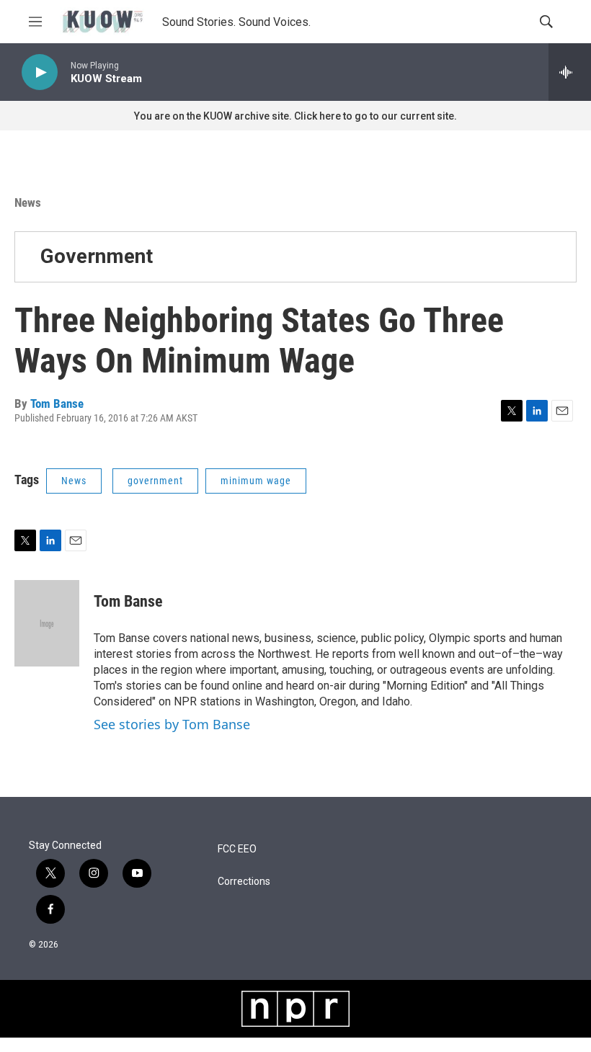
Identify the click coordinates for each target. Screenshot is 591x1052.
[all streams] (569, 72)
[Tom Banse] (46, 623)
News (27, 202)
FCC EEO (237, 849)
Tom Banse (57, 403)
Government (96, 256)
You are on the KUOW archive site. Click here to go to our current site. (295, 116)
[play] (39, 72)
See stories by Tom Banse (172, 724)
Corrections (244, 881)
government (155, 480)
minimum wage (256, 480)
